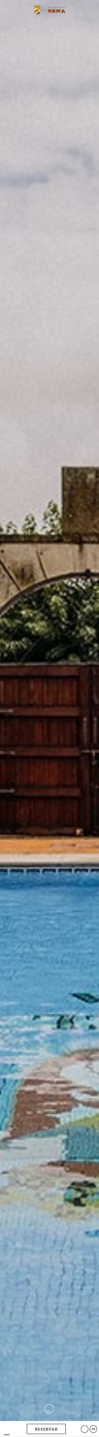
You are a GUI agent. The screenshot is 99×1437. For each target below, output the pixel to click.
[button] (7, 1429)
